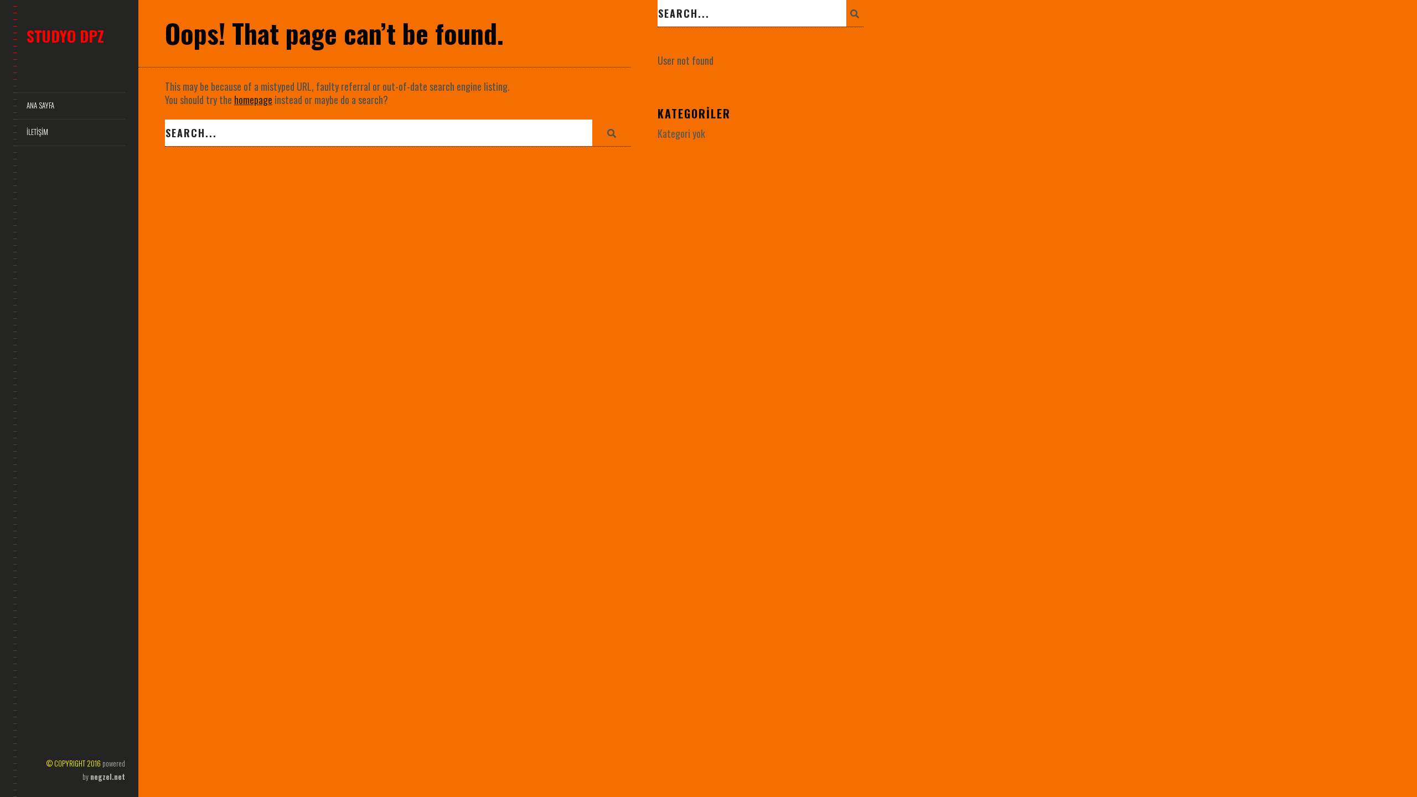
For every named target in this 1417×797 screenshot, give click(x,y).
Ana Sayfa (40, 105)
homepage (253, 99)
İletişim (37, 132)
